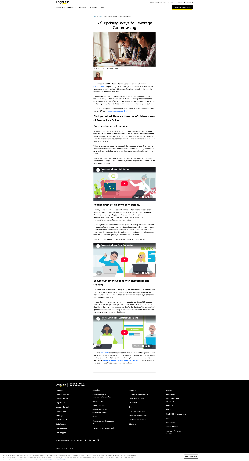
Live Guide (104, 353)
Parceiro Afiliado (172, 427)
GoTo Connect (61, 420)
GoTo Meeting (61, 428)
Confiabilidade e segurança (176, 414)
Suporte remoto (98, 405)
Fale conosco (170, 422)
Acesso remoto (98, 401)
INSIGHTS (114, 68)
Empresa (93, 7)
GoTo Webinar (61, 424)
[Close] (246, 456)
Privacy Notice (48, 459)
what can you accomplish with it (118, 111)
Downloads (133, 403)
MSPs (103, 7)
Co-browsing (98, 86)
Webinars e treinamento (138, 415)
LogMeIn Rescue (62, 398)
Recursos (82, 7)
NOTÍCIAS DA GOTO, (104, 68)
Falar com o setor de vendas (158, 2)
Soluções (70, 7)
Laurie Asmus (117, 84)
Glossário (132, 424)
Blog (94, 16)
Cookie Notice (61, 459)
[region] (124, 456)
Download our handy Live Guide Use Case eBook (122, 360)
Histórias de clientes (137, 411)
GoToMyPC (60, 415)
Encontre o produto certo (138, 394)
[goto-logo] (124, 385)
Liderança (169, 405)
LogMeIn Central (62, 407)
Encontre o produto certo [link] (182, 7)
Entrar (189, 2)
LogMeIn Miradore (63, 411)
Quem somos (170, 394)
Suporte (170, 2)
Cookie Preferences (191, 456)
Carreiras (169, 418)
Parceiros (180, 2)
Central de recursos (136, 398)
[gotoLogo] (62, 3)
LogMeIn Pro (60, 403)
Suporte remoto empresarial (103, 428)
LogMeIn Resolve (62, 394)
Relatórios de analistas (137, 420)
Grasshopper (61, 433)
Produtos (59, 7)
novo (100, 16)
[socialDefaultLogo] (85, 440)
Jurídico (168, 410)
